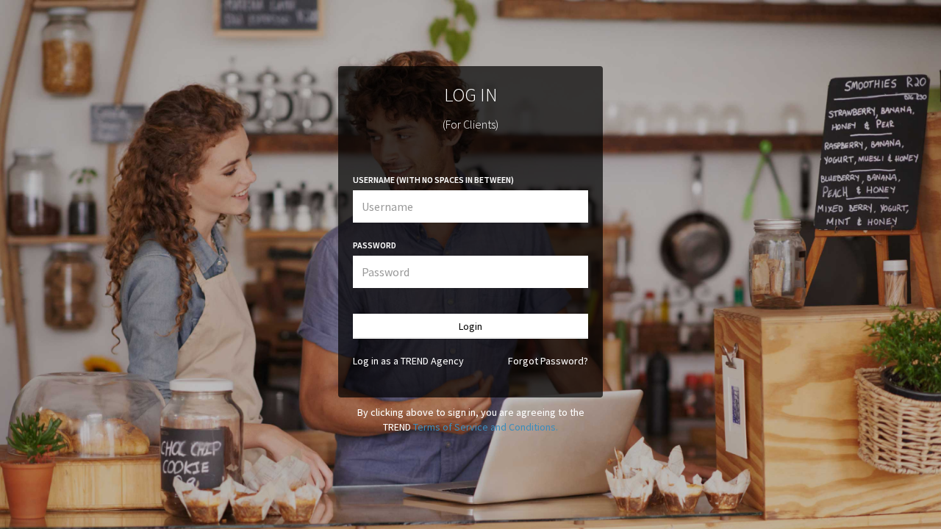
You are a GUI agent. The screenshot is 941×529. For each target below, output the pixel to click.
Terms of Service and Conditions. (485, 426)
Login (470, 326)
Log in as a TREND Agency (408, 360)
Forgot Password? (548, 360)
